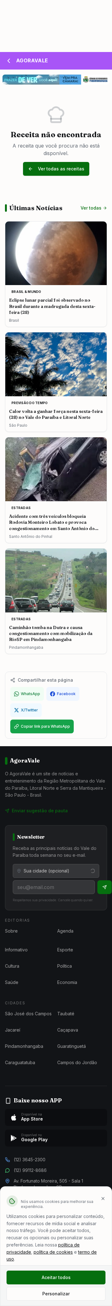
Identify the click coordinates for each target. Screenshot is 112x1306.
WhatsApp (30, 693)
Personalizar (56, 1293)
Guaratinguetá (71, 1046)
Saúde (11, 982)
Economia (67, 982)
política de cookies (53, 1252)
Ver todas (91, 208)
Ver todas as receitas (61, 168)
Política (64, 966)
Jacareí (12, 1030)
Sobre (11, 931)
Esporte (65, 949)
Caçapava (67, 1030)
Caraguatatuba (20, 1062)
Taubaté (65, 1013)
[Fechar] (103, 1198)
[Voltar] (8, 61)
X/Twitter (29, 710)
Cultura (12, 966)
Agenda (65, 931)
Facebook (66, 693)
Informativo (16, 949)
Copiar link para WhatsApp (45, 726)
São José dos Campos (28, 1013)
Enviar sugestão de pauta (40, 810)
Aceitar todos (56, 1277)
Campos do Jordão (77, 1062)
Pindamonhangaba (24, 1046)
